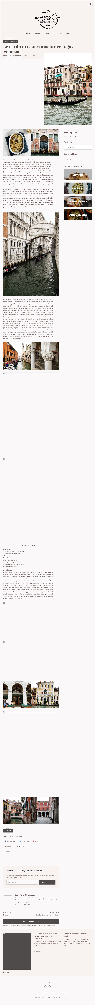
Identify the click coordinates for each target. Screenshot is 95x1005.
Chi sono (37, 34)
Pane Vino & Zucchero (12, 55)
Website (27, 904)
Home (28, 34)
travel (20, 836)
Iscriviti (43, 882)
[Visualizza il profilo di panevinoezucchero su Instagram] (49, 986)
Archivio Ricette (50, 34)
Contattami (64, 34)
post (36, 302)
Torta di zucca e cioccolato (47, 915)
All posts (19, 904)
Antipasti (8, 830)
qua (20, 160)
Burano (6, 915)
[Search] (91, 4)
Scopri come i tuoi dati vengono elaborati (42, 925)
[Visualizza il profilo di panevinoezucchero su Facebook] (45, 986)
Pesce (16, 836)
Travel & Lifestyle (11, 41)
